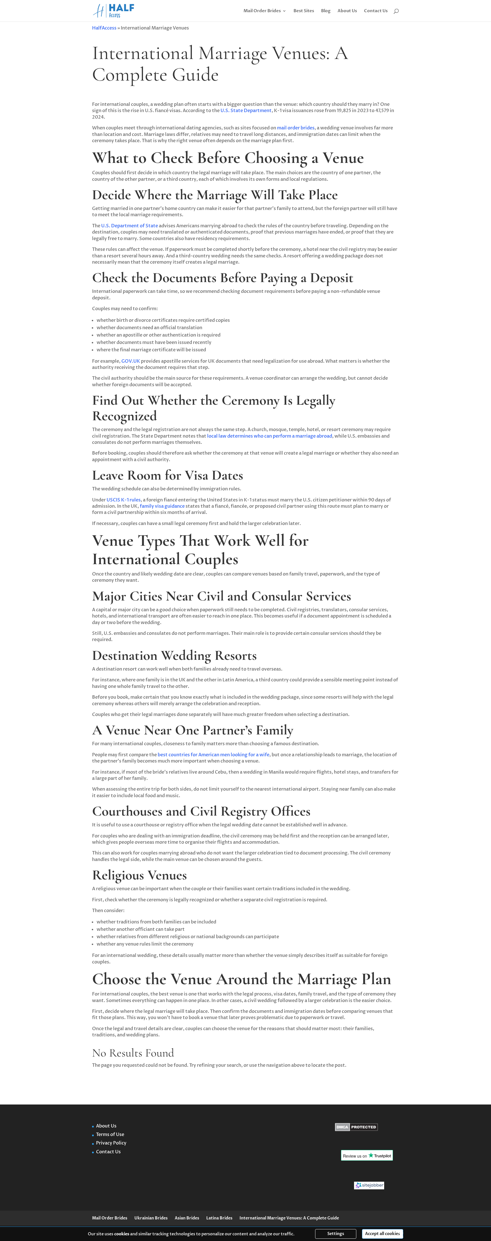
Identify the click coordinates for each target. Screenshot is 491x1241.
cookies (121, 1234)
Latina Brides (219, 1218)
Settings (335, 1233)
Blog (325, 11)
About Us (347, 11)
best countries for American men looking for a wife (213, 755)
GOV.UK (130, 361)
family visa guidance (162, 506)
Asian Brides (187, 1218)
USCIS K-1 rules (123, 500)
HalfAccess (104, 28)
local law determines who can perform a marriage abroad (269, 436)
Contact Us (376, 11)
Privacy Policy (111, 1143)
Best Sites (304, 11)
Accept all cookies (382, 1233)
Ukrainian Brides (151, 1218)
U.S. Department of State (129, 226)
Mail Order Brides (262, 11)
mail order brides (296, 128)
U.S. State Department (246, 111)
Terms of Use (110, 1134)
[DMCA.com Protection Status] (356, 1130)
